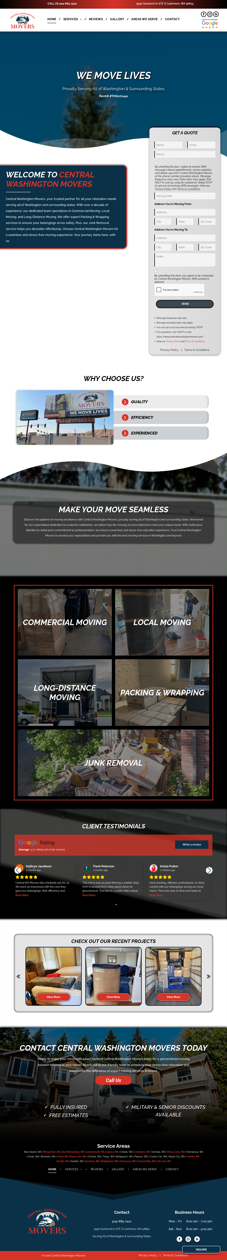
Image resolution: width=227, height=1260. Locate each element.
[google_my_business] (216, 14)
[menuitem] (53, 19)
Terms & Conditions (188, 188)
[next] (208, 976)
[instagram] (210, 14)
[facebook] (203, 14)
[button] (209, 870)
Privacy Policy (163, 188)
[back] (18, 976)
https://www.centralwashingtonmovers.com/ (180, 336)
